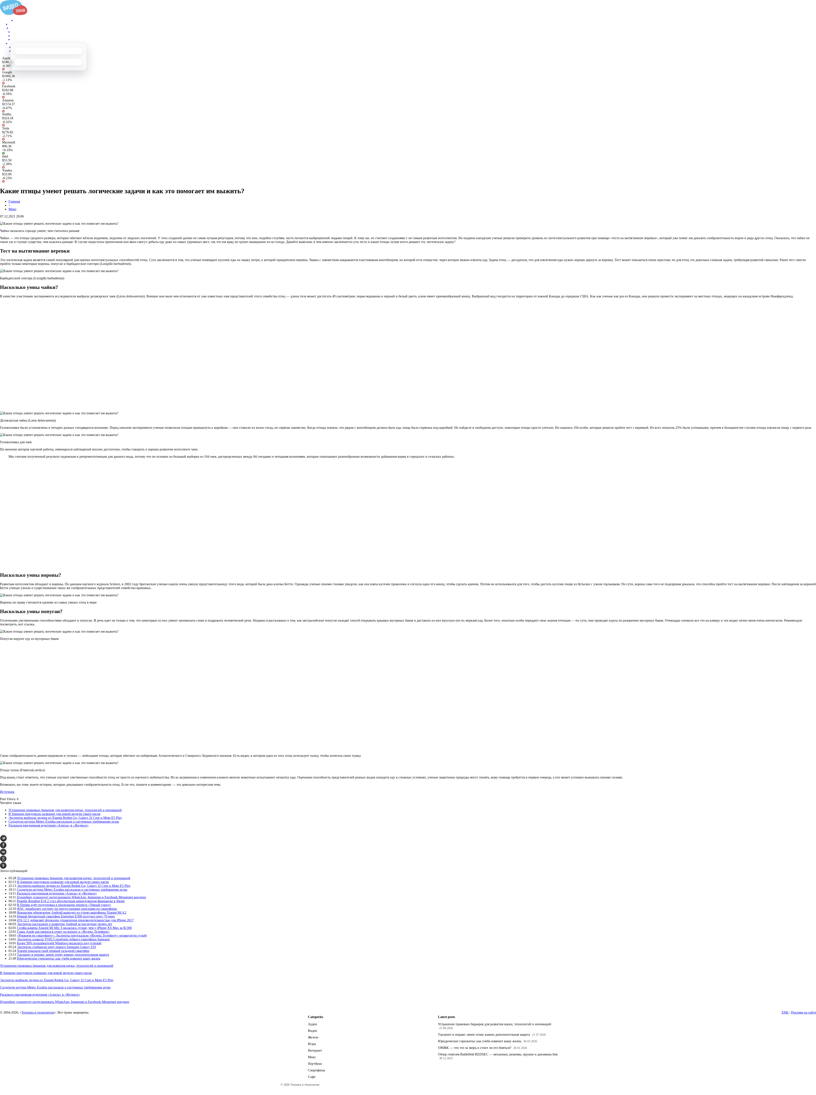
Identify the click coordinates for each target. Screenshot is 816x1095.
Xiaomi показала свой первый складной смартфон (53, 951)
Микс (12, 209)
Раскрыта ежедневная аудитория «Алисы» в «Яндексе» (48, 825)
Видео (312, 1031)
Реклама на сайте (803, 1012)
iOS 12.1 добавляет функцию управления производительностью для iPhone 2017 (75, 920)
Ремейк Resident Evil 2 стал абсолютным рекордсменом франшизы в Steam (71, 901)
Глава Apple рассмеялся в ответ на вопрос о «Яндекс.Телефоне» (63, 931)
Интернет (315, 1050)
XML (785, 1012)
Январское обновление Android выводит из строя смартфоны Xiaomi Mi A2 (71, 912)
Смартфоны (316, 1070)
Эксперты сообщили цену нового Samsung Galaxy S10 (56, 947)
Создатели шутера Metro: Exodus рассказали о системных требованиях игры (63, 821)
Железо (313, 1037)
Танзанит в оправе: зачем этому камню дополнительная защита (63, 954)
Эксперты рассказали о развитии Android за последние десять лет (64, 924)
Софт (312, 1077)
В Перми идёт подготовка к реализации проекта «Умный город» (64, 905)
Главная (14, 201)
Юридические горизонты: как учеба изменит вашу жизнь (58, 958)
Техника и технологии (37, 1012)
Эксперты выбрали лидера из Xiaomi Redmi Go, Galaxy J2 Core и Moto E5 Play (65, 817)
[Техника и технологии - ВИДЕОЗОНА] (13, 14)
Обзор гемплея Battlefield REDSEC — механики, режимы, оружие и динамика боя (497, 1054)
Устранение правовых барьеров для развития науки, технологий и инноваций (65, 810)
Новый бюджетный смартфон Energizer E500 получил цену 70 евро (66, 916)
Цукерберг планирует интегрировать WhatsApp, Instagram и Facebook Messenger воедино (81, 897)
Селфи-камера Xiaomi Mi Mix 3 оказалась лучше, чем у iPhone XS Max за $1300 (74, 928)
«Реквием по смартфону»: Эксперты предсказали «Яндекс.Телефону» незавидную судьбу (82, 935)
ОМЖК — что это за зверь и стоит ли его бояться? (474, 1048)
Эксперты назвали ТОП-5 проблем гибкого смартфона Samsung (63, 939)
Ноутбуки (315, 1063)
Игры (312, 1044)
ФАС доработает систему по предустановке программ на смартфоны (67, 908)
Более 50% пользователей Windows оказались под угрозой (59, 943)
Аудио (312, 1024)
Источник (7, 792)
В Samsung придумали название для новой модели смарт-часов (54, 814)
